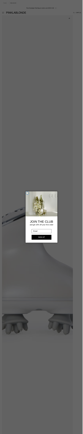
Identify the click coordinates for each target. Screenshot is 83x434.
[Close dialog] (26, 193)
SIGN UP (40, 237)
